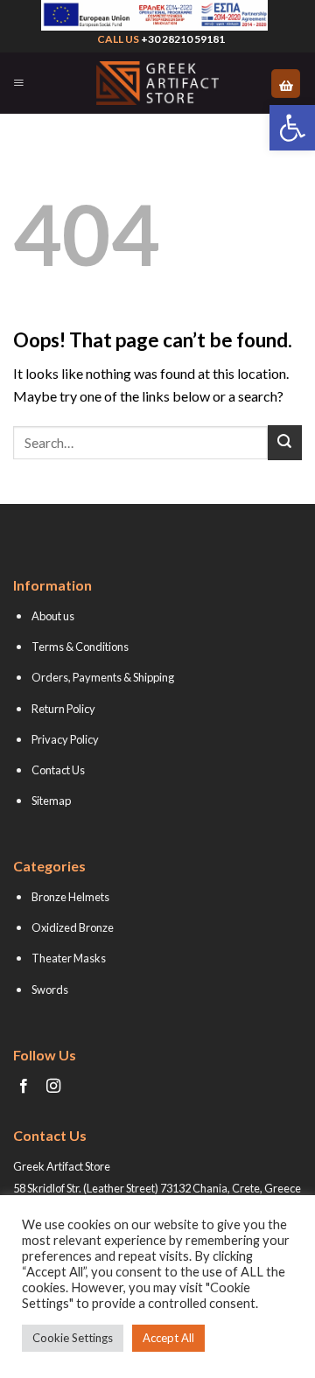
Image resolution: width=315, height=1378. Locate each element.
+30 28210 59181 (183, 38)
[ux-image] (154, 15)
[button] (292, 127)
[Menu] (18, 83)
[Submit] (285, 442)
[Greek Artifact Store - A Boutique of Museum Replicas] (157, 83)
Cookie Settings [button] (72, 1338)
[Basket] (285, 83)
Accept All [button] (168, 1338)
